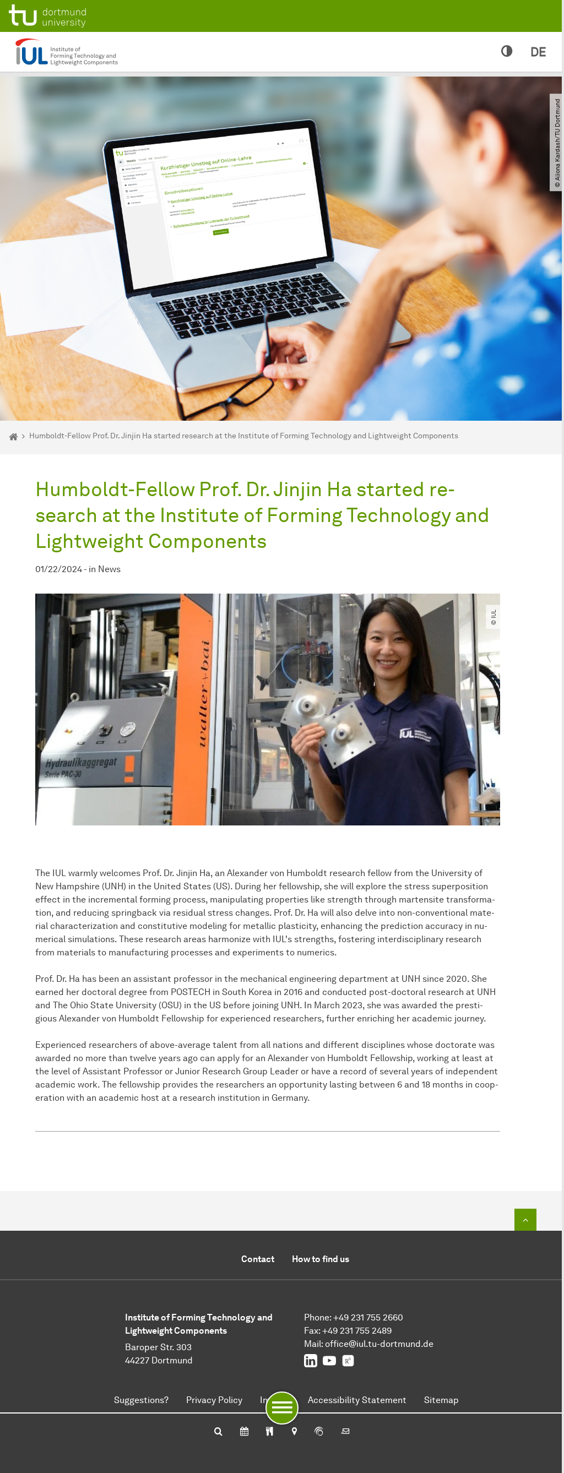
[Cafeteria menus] (269, 1432)
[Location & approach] (294, 1432)
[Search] (218, 1432)
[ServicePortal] (319, 1432)
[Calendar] (244, 1432)
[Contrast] (507, 52)
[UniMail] (345, 1432)
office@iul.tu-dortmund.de (379, 1344)
